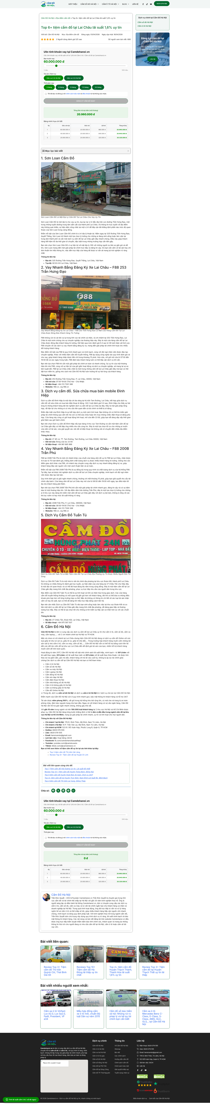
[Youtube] (145, 1070)
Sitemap (118, 1049)
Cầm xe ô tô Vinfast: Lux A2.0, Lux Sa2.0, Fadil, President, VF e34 (55, 1015)
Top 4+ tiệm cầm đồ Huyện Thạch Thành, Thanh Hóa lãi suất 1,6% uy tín (120, 971)
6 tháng (61, 87)
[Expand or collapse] (128, 151)
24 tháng (98, 87)
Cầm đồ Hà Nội (97, 1046)
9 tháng (73, 87)
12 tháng (85, 87)
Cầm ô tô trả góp (98, 1056)
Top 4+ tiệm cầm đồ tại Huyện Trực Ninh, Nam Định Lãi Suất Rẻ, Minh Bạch (76, 778)
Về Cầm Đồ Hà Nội (121, 1046)
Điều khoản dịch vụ (140, 1098)
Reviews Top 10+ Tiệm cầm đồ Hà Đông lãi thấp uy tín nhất (87, 971)
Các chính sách (120, 1056)
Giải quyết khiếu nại (122, 1069)
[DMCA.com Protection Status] (159, 1078)
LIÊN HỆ (135, 4)
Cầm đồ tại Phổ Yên (99, 1066)
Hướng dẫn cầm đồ (121, 1059)
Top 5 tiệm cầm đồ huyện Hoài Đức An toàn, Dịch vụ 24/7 (69, 775)
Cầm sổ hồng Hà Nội (99, 1062)
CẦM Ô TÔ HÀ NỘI (109, 4)
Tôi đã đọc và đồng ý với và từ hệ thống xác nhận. (77, 93)
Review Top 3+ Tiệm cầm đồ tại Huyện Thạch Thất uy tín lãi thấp (153, 971)
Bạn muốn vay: (49, 58)
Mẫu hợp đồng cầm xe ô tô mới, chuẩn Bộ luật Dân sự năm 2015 (88, 1014)
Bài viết (117, 1052)
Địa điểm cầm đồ (63, 18)
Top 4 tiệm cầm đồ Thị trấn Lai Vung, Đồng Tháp (65, 781)
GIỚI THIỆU (72, 4)
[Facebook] (138, 1070)
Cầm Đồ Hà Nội (47, 18)
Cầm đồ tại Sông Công (100, 1069)
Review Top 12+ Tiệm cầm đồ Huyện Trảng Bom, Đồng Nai (69, 772)
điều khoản (86, 94)
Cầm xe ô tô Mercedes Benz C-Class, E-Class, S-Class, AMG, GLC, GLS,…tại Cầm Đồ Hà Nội (153, 1018)
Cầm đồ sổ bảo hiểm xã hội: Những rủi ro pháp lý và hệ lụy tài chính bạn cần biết (120, 1015)
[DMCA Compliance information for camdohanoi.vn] (142, 1078)
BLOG (124, 4)
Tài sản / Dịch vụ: (50, 74)
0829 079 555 (162, 3)
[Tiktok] (142, 1070)
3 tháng (49, 87)
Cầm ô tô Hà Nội (144, 26)
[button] (53, 791)
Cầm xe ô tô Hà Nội (53, 78)
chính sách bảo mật (73, 94)
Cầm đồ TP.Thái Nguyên (101, 1073)
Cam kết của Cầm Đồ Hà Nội (159, 1098)
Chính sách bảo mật (122, 1066)
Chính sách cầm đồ (121, 1062)
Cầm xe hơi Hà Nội (99, 1052)
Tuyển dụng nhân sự (122, 1073)
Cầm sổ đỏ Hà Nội (145, 22)
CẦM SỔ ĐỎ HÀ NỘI (88, 4)
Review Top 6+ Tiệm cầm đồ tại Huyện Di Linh (69, 755)
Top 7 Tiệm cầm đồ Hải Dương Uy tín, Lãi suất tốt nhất (67, 769)
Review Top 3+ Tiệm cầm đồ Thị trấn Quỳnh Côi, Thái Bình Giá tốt (55, 971)
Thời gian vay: (49, 83)
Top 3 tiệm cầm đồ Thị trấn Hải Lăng (65, 752)
